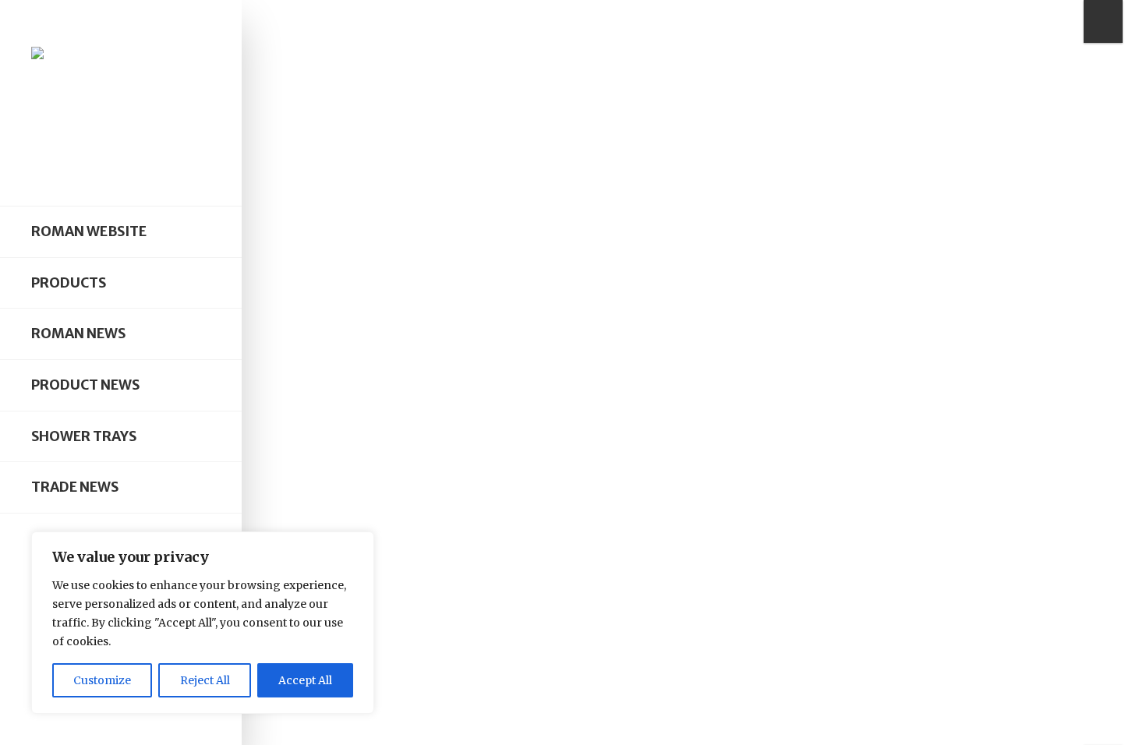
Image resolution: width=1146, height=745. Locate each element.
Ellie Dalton (407, 541)
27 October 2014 (495, 541)
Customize (102, 680)
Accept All (305, 680)
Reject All (205, 680)
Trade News (74, 487)
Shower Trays (83, 436)
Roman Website (89, 231)
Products (68, 282)
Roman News (78, 333)
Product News (85, 385)
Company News (403, 341)
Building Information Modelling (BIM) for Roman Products (669, 364)
